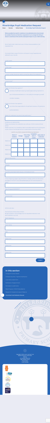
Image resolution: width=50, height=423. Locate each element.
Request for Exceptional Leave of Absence (16, 292)
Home (4, 28)
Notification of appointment (13, 282)
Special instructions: (10, 158)
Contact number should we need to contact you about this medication (23, 74)
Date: (6, 231)
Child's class (8, 67)
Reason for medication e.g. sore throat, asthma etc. (18, 115)
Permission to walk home (12, 286)
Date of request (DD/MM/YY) (12, 189)
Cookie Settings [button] (25, 362)
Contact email (9, 81)
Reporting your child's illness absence (15, 289)
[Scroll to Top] (25, 350)
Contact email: (8, 196)
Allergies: (7, 165)
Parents (11, 28)
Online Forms (19, 28)
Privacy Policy (25, 360)
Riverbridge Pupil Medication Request (36, 28)
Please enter (8, 238)
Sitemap (25, 356)
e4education (29, 355)
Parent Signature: (9, 218)
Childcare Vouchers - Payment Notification (16, 276)
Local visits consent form (12, 279)
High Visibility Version (25, 359)
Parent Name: (8, 224)
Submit (40, 260)
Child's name (8, 60)
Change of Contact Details (12, 273)
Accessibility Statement (25, 358)
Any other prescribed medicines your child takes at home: (19, 171)
